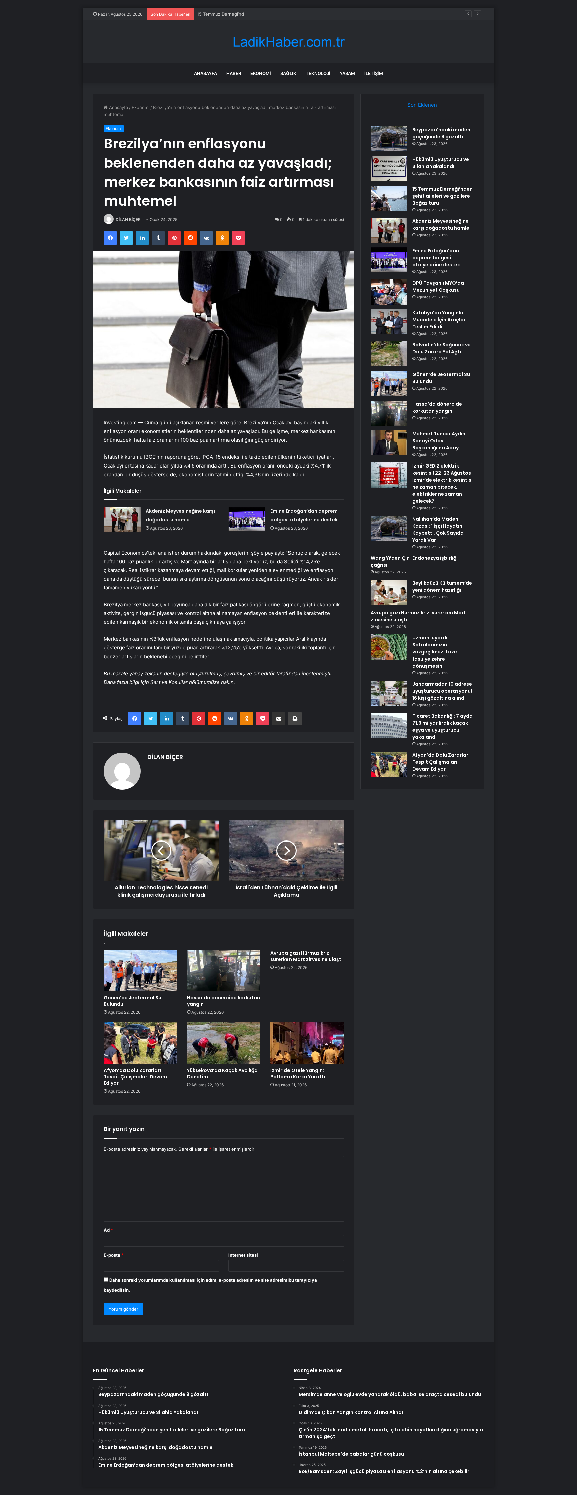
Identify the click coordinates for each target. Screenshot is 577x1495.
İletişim (373, 73)
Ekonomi (260, 73)
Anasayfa (205, 73)
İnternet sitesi (243, 1255)
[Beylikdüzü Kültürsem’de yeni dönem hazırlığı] (389, 592)
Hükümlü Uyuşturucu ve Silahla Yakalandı (440, 163)
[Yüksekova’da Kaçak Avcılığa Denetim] (223, 1043)
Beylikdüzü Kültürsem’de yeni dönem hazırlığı (442, 586)
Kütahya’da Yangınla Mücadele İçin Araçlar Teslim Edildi (439, 319)
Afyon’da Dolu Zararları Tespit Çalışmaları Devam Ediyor (135, 1076)
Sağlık (288, 73)
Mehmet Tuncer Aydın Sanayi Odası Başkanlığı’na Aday (438, 440)
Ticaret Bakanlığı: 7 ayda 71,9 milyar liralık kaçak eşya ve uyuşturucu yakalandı (442, 726)
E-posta (114, 1255)
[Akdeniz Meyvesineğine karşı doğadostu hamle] (122, 519)
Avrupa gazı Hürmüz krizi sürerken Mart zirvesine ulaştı (306, 956)
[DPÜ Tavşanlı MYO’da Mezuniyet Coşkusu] (389, 292)
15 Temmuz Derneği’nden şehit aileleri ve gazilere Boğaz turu (260, 14)
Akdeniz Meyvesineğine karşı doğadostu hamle (440, 224)
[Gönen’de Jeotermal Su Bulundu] (140, 970)
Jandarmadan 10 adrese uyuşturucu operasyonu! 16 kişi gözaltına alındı (442, 691)
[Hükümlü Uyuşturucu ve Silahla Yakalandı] (389, 168)
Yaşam (347, 73)
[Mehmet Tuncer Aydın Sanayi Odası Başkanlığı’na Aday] (389, 442)
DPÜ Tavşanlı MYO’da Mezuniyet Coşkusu (438, 286)
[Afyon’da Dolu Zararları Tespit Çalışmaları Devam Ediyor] (140, 1043)
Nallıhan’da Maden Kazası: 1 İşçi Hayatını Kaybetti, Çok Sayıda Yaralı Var (438, 529)
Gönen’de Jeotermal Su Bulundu (132, 1000)
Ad (108, 1230)
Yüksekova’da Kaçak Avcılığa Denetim (222, 1073)
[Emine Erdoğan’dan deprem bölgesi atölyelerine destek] (247, 519)
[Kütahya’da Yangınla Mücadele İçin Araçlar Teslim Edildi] (389, 321)
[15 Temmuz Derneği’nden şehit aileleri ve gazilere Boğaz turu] (389, 198)
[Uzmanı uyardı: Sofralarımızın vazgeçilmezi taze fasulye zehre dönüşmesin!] (389, 647)
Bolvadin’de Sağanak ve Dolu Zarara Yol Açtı (441, 348)
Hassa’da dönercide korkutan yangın (223, 1000)
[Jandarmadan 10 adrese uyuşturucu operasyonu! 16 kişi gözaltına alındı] (389, 693)
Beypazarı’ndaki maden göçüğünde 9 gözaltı (441, 133)
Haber (233, 73)
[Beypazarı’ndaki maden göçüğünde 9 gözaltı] (389, 138)
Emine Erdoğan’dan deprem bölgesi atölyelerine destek (436, 257)
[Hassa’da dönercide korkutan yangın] (223, 970)
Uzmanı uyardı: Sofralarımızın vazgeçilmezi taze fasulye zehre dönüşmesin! (434, 651)
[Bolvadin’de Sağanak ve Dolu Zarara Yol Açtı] (389, 353)
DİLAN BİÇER (128, 219)
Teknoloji (318, 73)
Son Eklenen (422, 105)
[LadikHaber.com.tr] (288, 42)
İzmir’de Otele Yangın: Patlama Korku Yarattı (297, 1073)
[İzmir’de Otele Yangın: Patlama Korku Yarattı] (307, 1043)
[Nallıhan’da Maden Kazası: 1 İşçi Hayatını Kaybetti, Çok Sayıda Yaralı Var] (389, 528)
